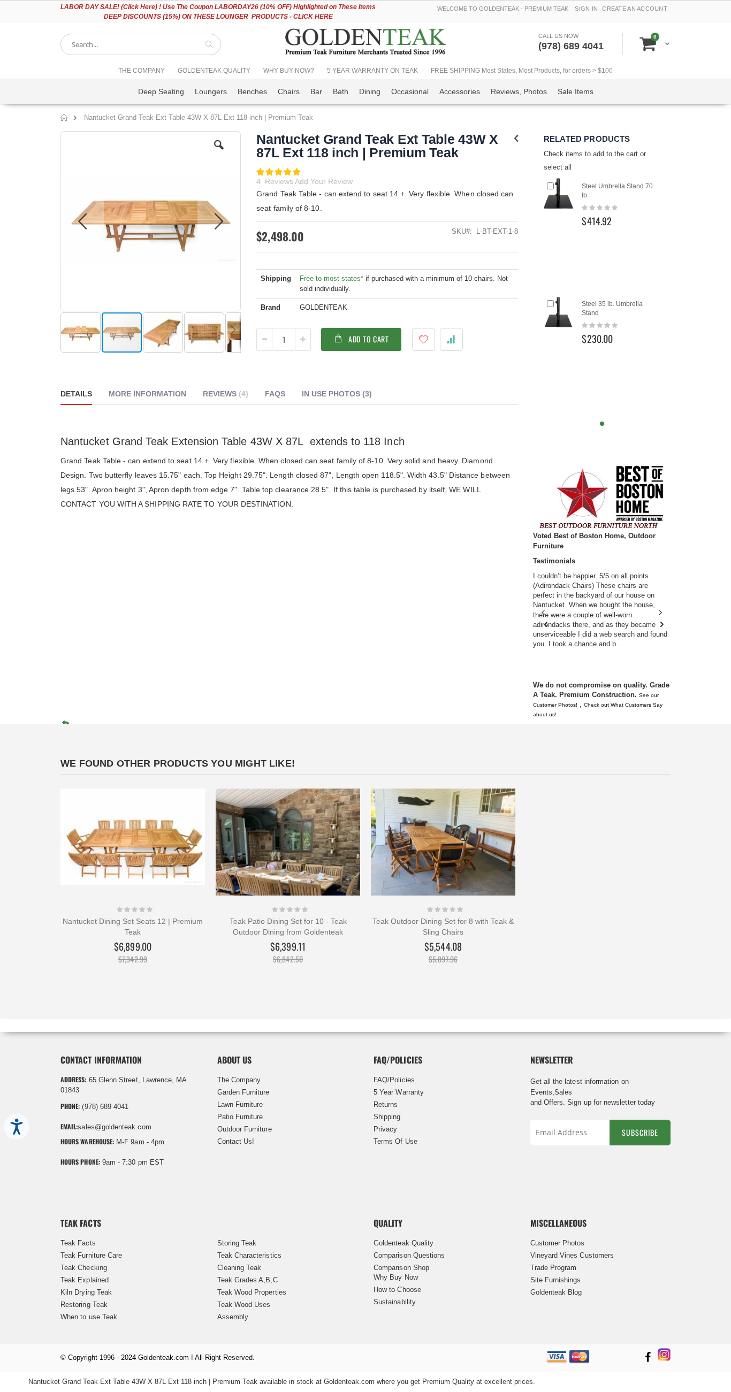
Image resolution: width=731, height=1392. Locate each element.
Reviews (224, 393)
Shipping (387, 1117)
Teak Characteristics (249, 1255)
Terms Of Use (395, 1141)
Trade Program (553, 1268)
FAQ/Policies (394, 1080)
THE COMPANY (141, 70)
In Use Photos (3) (337, 393)
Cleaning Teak (239, 1268)
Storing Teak (237, 1243)
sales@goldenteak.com (114, 1127)
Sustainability (395, 1302)
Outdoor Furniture (244, 1129)
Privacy (385, 1129)
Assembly (233, 1317)
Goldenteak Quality (403, 1243)
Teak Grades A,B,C (247, 1280)
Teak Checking (83, 1268)
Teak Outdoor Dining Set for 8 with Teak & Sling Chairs (443, 926)
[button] (218, 153)
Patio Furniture (240, 1117)
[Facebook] (647, 1358)
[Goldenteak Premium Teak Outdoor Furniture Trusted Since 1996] (365, 44)
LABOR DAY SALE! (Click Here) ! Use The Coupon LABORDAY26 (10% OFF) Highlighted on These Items (218, 7)
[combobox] (140, 44)
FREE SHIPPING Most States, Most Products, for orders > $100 (522, 70)
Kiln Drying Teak (86, 1292)
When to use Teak (88, 1317)
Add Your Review (324, 181)
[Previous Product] (516, 138)
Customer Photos (557, 1243)
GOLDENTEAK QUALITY (214, 70)
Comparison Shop (401, 1268)
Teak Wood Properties (251, 1292)
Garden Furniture (243, 1092)
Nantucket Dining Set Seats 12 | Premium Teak (133, 926)
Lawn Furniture (240, 1104)
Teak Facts (78, 1243)
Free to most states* (331, 278)
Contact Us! (236, 1141)
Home (64, 119)
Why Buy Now (396, 1277)
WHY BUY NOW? (288, 70)
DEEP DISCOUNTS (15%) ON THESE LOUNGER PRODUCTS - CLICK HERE (218, 16)
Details (76, 393)
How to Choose (397, 1290)
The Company (239, 1080)
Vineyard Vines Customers (572, 1255)
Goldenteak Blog (556, 1292)
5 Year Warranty (399, 1092)
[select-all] (558, 167)
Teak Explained (84, 1280)
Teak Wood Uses (244, 1305)
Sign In (586, 8)
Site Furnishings (555, 1280)
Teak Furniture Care (91, 1255)
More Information (147, 393)
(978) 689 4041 (571, 46)
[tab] (84, 395)
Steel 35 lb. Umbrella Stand (612, 308)
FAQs (275, 393)
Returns (386, 1104)
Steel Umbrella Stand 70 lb (617, 190)
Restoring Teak (84, 1305)
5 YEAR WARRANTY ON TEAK (372, 70)
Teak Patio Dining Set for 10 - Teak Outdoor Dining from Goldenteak (288, 926)
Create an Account (634, 8)
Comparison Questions (409, 1255)
